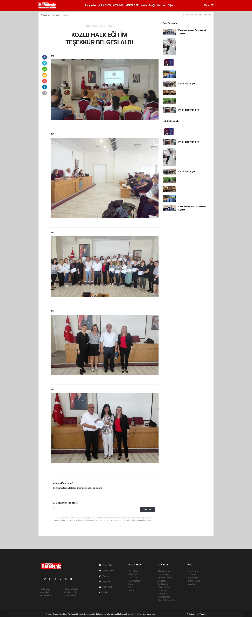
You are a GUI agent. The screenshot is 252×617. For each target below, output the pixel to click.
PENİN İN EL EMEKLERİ (188, 110)
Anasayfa (45, 15)
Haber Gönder (70, 595)
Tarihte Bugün (164, 587)
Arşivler (106, 581)
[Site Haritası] (72, 579)
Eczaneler (162, 581)
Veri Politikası (46, 595)
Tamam (202, 614)
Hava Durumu (164, 571)
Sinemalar (163, 590)
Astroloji (192, 584)
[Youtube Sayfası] (57, 579)
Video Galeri (108, 571)
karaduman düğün (186, 83)
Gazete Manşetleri (166, 600)
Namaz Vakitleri (165, 578)
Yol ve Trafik (163, 574)
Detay (191, 614)
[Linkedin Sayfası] (62, 579)
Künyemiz (107, 587)
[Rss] (67, 579)
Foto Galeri (56, 15)
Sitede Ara (193, 571)
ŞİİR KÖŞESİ (104, 5)
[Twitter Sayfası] (46, 579)
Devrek (161, 5)
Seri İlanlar (163, 594)
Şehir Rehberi (164, 597)
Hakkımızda (45, 589)
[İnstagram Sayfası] (51, 579)
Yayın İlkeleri (45, 592)
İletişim (105, 592)
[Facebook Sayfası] (41, 579)
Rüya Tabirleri (194, 581)
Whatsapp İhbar (71, 592)
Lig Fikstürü (163, 584)
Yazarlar (106, 576)
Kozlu (144, 5)
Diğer (171, 5)
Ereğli (152, 5)
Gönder (147, 509)
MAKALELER (132, 5)
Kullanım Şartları (71, 589)
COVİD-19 (118, 5)
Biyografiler (193, 578)
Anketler (192, 574)
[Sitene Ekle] (77, 579)
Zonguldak (90, 5)
